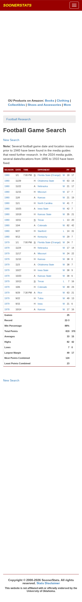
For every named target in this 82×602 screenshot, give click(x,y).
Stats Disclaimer (48, 583)
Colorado (42, 225)
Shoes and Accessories (44, 104)
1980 (6, 175)
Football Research (18, 119)
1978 (6, 309)
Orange (56, 175)
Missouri (42, 192)
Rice (40, 292)
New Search (11, 140)
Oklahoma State (46, 181)
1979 (6, 242)
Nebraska (43, 186)
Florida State (44, 175)
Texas (41, 220)
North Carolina (45, 203)
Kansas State (44, 214)
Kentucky (42, 236)
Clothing (63, 100)
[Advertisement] (41, 54)
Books (49, 100)
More (67, 104)
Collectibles (16, 104)
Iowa (40, 303)
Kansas (41, 197)
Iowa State (43, 208)
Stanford (42, 231)
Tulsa (40, 298)
